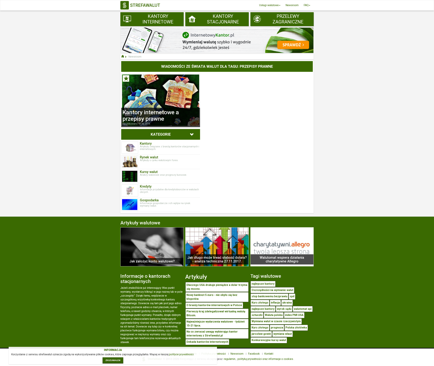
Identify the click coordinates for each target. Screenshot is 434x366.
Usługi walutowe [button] (269, 5)
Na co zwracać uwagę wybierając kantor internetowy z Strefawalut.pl (212, 333)
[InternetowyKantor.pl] (217, 40)
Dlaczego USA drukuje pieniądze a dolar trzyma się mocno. (216, 286)
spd (292, 296)
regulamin (229, 359)
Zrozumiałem (112, 360)
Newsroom (292, 5)
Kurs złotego (260, 302)
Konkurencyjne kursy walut (269, 340)
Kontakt (268, 353)
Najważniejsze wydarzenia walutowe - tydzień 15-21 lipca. (215, 323)
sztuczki (257, 315)
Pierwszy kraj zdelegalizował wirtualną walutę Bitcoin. (215, 313)
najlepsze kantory (263, 283)
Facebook (254, 353)
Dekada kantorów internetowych (207, 341)
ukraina (287, 302)
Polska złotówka (296, 327)
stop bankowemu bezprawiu (269, 296)
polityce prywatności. (181, 354)
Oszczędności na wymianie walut (272, 290)
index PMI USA (294, 315)
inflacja (275, 302)
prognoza (277, 327)
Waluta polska (274, 315)
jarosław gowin (261, 333)
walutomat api (303, 308)
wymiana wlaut (282, 333)
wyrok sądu (284, 308)
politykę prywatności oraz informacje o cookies (265, 359)
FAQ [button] (306, 5)
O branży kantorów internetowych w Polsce (214, 305)
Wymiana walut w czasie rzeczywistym (276, 321)
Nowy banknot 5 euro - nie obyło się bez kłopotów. (211, 296)
